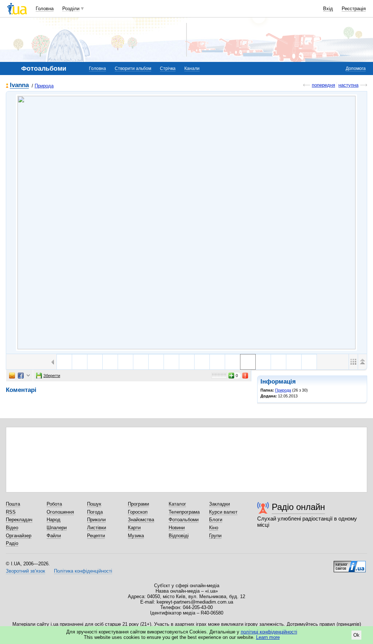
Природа (44, 86)
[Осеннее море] (141, 362)
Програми (138, 504)
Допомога (356, 68)
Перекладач (19, 519)
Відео (12, 527)
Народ (53, 519)
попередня (323, 85)
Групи (215, 535)
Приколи (96, 519)
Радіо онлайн (298, 507)
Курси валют (223, 512)
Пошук (94, 504)
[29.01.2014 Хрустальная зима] (263, 362)
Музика (136, 535)
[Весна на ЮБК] (110, 362)
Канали (192, 68)
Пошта (13, 504)
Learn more (268, 637)
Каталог (177, 504)
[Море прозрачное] (95, 362)
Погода (95, 512)
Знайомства (141, 519)
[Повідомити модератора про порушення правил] (245, 375)
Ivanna (19, 85)
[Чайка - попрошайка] (156, 362)
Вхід (328, 8)
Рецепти (96, 535)
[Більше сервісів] (28, 375)
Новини (177, 527)
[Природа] (186, 222)
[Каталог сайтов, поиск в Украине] (350, 564)
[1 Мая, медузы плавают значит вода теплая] (79, 362)
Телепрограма (184, 512)
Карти (134, 527)
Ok (356, 635)
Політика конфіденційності (83, 571)
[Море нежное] (64, 362)
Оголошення (60, 512)
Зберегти (51, 375)
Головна (45, 8)
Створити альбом (133, 68)
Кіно (213, 527)
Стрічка (168, 68)
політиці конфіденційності (269, 632)
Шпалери (57, 527)
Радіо (12, 543)
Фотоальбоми (184, 519)
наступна (348, 85)
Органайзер (18, 535)
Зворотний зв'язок (25, 571)
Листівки (96, 527)
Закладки (219, 504)
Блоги (215, 519)
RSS (11, 512)
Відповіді (179, 535)
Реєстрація (354, 8)
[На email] (12, 375)
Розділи (70, 8)
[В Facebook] (21, 375)
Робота (54, 504)
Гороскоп (138, 512)
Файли (54, 535)
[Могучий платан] (125, 362)
